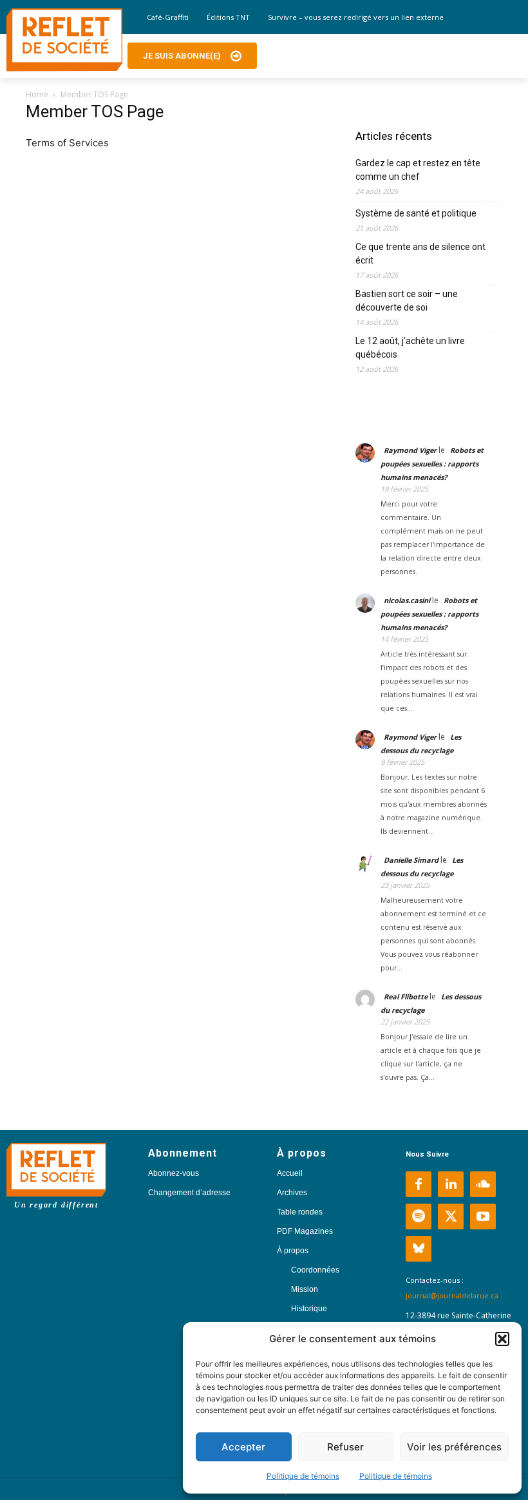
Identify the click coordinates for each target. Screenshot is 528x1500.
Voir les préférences (454, 1447)
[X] (451, 1216)
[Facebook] (418, 1184)
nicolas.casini (407, 600)
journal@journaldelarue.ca (452, 1295)
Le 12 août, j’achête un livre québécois (410, 348)
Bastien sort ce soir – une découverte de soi (406, 300)
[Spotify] (418, 1216)
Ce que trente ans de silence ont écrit (420, 253)
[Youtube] (483, 1216)
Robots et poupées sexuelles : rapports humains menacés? (432, 463)
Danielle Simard (411, 860)
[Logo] (64, 40)
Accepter (243, 1447)
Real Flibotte (406, 996)
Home (37, 94)
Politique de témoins (303, 1476)
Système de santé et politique (415, 213)
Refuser (345, 1447)
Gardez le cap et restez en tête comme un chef (417, 170)
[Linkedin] (451, 1184)
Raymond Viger (410, 450)
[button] (502, 1338)
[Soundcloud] (483, 1184)
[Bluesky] (418, 1249)
